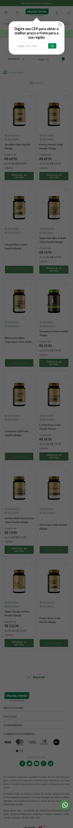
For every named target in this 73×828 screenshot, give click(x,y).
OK (52, 45)
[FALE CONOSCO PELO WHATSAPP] (65, 805)
